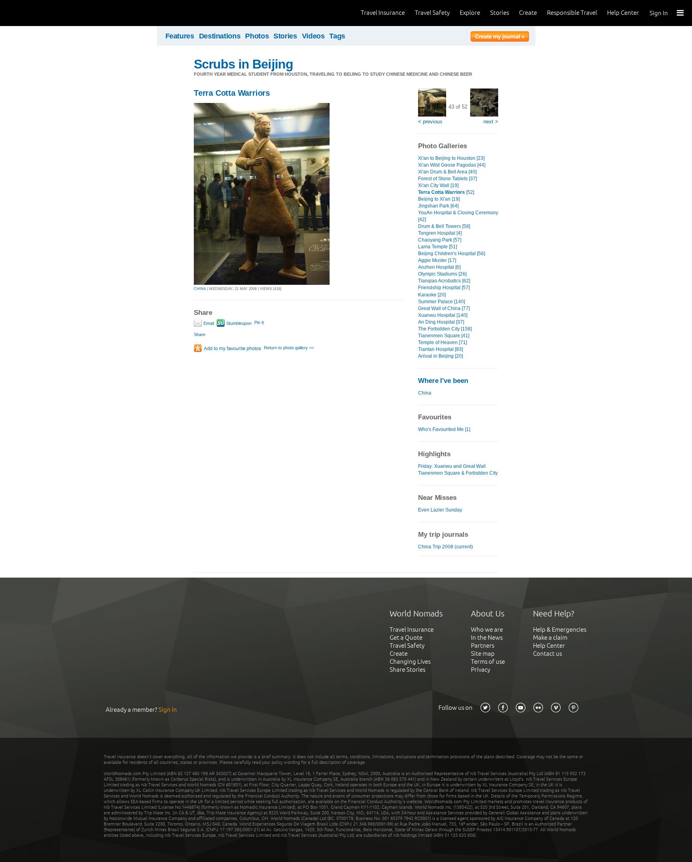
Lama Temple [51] (437, 247)
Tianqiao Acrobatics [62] (444, 281)
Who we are (487, 629)
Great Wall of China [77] (444, 308)
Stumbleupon (238, 323)
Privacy (480, 669)
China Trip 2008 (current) (445, 547)
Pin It (259, 322)
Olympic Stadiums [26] (442, 274)
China (424, 393)
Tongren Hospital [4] (440, 233)
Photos (257, 36)
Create (528, 12)
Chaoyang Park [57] (439, 240)
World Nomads (42, 13)
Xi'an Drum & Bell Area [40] (447, 172)
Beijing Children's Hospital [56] (451, 253)
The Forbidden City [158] (445, 329)
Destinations (220, 36)
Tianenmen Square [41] (443, 335)
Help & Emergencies (559, 629)
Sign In (659, 13)
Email (208, 323)
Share (199, 334)
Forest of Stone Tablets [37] (447, 178)
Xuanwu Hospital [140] (442, 315)
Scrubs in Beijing (243, 64)
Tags (337, 36)
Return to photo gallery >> (289, 347)
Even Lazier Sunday (440, 510)
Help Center (623, 12)
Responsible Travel (572, 12)
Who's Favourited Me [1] (444, 429)
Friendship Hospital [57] (444, 287)
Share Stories (407, 669)
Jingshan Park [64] (438, 206)
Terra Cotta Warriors (232, 93)
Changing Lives (410, 661)
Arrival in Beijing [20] (440, 356)
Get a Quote (406, 637)
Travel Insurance (383, 12)
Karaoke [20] (432, 295)
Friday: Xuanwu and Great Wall (452, 466)
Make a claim (550, 637)
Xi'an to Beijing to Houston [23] (451, 158)
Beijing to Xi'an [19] (439, 199)
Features (179, 36)
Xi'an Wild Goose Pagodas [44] (451, 165)
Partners (482, 645)
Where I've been (443, 381)
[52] (446, 192)
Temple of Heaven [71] (442, 342)
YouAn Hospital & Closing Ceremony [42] (458, 216)
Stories (499, 12)
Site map (483, 653)
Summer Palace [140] (441, 301)
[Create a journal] (499, 37)
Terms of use (488, 661)
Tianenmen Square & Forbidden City (458, 473)
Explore (470, 12)
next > (490, 122)
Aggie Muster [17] (437, 260)
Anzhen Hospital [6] (439, 267)
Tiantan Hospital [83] (440, 349)
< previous (430, 122)
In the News (487, 637)
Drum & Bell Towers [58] (444, 226)
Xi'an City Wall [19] (438, 185)
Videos (313, 36)
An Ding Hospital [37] (441, 322)
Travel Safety (432, 12)
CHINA (200, 289)
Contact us (547, 653)
